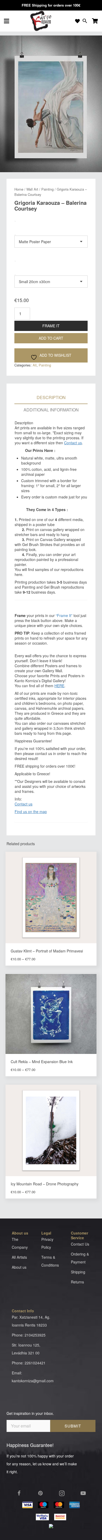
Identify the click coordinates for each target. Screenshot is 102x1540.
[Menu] (6, 21)
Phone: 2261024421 (29, 1362)
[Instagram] (61, 1493)
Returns (77, 1281)
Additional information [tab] (51, 410)
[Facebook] (18, 1493)
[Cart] (95, 21)
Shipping (78, 1271)
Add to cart (51, 338)
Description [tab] (51, 397)
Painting (47, 189)
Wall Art (32, 189)
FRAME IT (51, 325)
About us (19, 1267)
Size (17, 264)
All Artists (19, 1257)
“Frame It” (64, 615)
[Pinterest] (40, 1493)
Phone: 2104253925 (29, 1335)
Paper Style (25, 224)
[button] (97, 40)
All (35, 365)
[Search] (85, 21)
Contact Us (80, 1244)
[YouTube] (83, 1493)
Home (18, 189)
